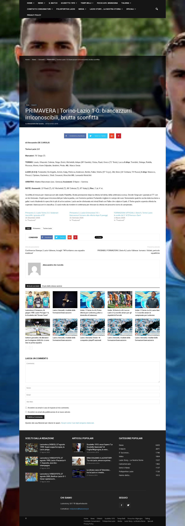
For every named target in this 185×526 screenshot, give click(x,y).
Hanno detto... (124, 475)
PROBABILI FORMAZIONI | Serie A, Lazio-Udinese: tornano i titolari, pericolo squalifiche (129, 251)
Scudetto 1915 (68, 3)
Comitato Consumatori (39, 9)
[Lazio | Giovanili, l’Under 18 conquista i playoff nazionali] (92, 327)
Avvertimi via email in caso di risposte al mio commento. (48, 408)
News (40, 3)
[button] (157, 9)
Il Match (53, 3)
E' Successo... (124, 452)
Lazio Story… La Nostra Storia (105, 9)
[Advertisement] (92, 36)
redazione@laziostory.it (79, 509)
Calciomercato (125, 464)
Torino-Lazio (47, 228)
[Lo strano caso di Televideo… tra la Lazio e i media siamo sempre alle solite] (78, 473)
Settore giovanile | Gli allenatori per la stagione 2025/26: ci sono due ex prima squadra (37, 340)
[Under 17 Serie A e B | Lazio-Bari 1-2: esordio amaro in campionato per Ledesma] (147, 299)
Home (29, 3)
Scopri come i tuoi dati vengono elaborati (77, 423)
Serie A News (124, 467)
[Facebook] (121, 505)
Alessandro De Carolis (35, 124)
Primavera (36, 228)
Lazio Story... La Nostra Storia (131, 460)
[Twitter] (128, 505)
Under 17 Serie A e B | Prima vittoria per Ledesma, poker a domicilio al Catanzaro (91, 312)
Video (121, 456)
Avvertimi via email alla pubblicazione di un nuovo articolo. (49, 412)
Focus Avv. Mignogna (107, 3)
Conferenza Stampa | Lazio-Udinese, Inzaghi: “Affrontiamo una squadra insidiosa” (55, 251)
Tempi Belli (86, 3)
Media (81, 9)
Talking (125, 3)
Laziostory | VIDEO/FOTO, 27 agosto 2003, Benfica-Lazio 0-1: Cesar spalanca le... (53, 476)
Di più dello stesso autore (52, 286)
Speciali (130, 9)
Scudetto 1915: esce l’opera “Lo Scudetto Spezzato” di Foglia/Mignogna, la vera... (100, 447)
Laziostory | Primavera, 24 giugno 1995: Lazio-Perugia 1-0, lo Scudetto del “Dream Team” (37, 312)
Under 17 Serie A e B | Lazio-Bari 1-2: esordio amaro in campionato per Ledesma (147, 312)
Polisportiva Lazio (65, 9)
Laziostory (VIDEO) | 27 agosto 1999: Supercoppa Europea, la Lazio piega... (52, 447)
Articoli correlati (33, 286)
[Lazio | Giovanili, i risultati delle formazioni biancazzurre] (65, 299)
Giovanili (34, 105)
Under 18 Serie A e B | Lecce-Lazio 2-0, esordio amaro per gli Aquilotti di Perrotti (120, 312)
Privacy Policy (34, 15)
